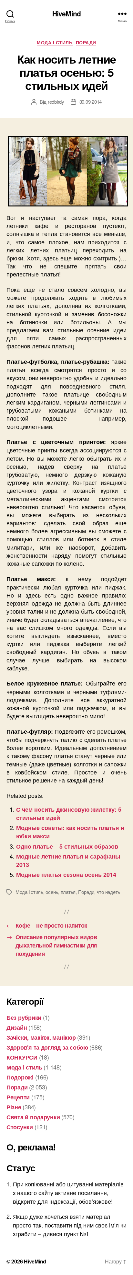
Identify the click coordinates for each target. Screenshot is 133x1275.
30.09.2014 (90, 101)
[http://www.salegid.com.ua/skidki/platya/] (66, 171)
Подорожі (20, 1077)
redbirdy (56, 101)
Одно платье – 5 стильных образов (67, 846)
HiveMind (66, 13)
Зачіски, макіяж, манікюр (41, 1037)
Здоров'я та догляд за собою (47, 1047)
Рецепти (18, 1097)
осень (52, 891)
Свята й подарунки (33, 1117)
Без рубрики (23, 1017)
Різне (13, 1107)
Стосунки (19, 1127)
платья (68, 891)
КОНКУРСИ (21, 1057)
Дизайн (16, 1027)
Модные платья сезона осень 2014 (66, 874)
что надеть (108, 891)
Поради (86, 43)
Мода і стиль (54, 43)
